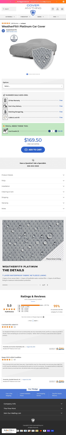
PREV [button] (30, 321)
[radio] (33, 305)
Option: (6, 82)
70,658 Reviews (9, 312)
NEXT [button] (35, 321)
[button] (40, 285)
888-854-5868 (33, 166)
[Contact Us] (53, 9)
